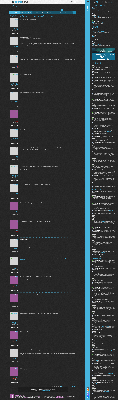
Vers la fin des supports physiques (98, 10)
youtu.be (103, 221)
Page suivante (74, 9)
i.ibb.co (103, 326)
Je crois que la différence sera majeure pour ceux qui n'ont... (101, 17)
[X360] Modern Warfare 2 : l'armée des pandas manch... (52, 12)
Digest (109, 2)
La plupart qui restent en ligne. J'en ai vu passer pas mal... (101, 32)
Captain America (97, 20)
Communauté (87, 193)
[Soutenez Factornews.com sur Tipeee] (103, 60)
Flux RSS (88, 390)
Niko (17, 120)
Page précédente (52, 9)
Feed (17, 212)
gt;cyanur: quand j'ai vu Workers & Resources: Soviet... (100, 39)
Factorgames (26, 12)
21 (56, 10)
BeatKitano (96, 13)
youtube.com (109, 131)
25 (64, 10)
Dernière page (75, 9)
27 (68, 10)
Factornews (14, 12)
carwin (95, 35)
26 (66, 10)
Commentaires (98, 5)
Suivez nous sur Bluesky (88, 397)
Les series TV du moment (96, 44)
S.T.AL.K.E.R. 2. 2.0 (95, 16)
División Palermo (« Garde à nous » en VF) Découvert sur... (101, 45)
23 (60, 10)
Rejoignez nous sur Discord (88, 393)
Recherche (72, 2)
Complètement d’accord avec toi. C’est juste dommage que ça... (102, 11)
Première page (50, 9)
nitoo (17, 285)
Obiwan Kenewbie (14, 101)
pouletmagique (15, 65)
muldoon (95, 7)
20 (54, 10)
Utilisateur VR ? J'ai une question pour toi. (99, 31)
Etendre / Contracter (88, 388)
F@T (17, 156)
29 (72, 10)
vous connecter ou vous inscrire (45, 390)
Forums (95, 27)
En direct (97, 2)
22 (58, 10)
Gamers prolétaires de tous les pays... (98, 38)
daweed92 (16, 28)
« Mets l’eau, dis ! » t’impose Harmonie (99, 22)
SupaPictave (15, 46)
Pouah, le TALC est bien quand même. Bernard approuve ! (101, 23)
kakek (95, 28)
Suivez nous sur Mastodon (88, 395)
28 (70, 10)
